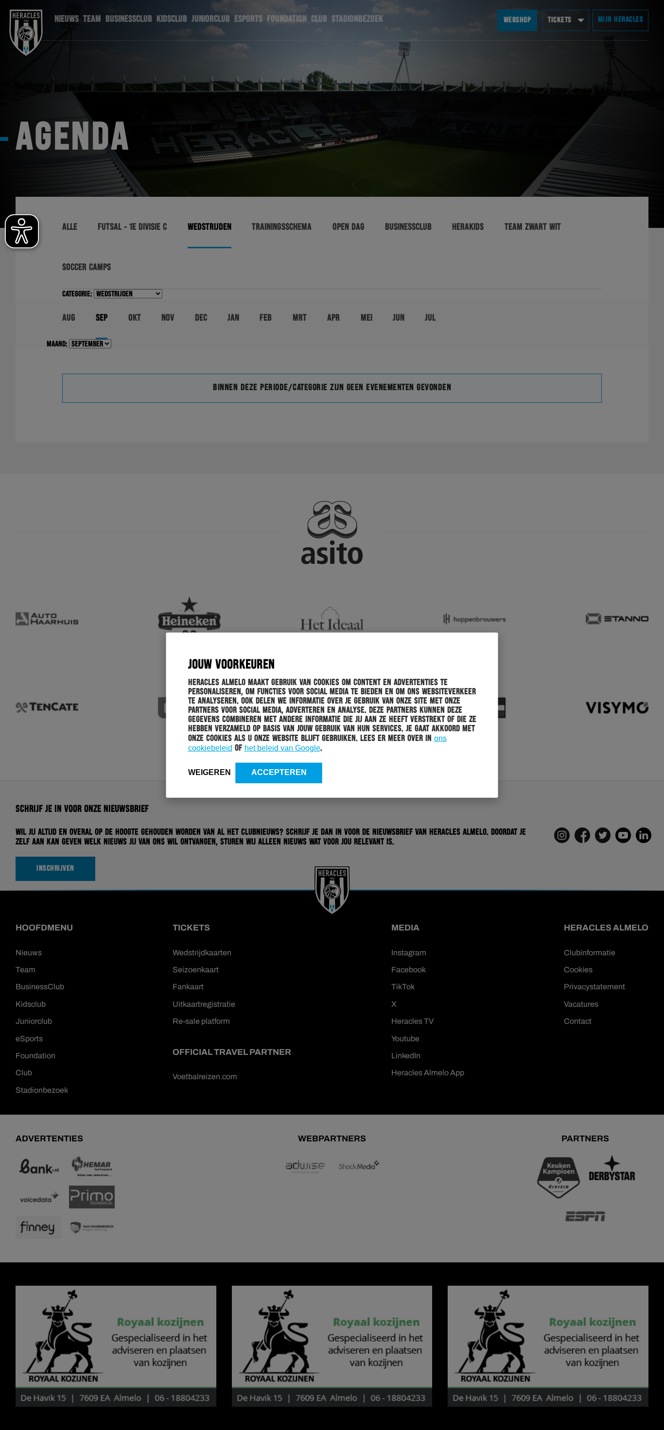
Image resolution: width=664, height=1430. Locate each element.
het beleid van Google (282, 747)
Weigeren (209, 772)
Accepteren (279, 772)
